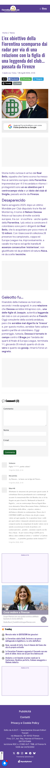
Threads (8, 83)
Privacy (1, 756)
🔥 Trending (7, 629)
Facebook (14, 79)
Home (5, 33)
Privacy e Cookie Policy (25, 722)
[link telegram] (30, 753)
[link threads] (34, 753)
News (12, 33)
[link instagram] (22, 753)
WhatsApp (27, 79)
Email (18, 83)
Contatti (25, 717)
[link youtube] (26, 753)
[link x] (14, 753)
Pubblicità (25, 711)
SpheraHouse (29, 757)
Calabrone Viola (9, 73)
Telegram (39, 79)
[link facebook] (18, 753)
